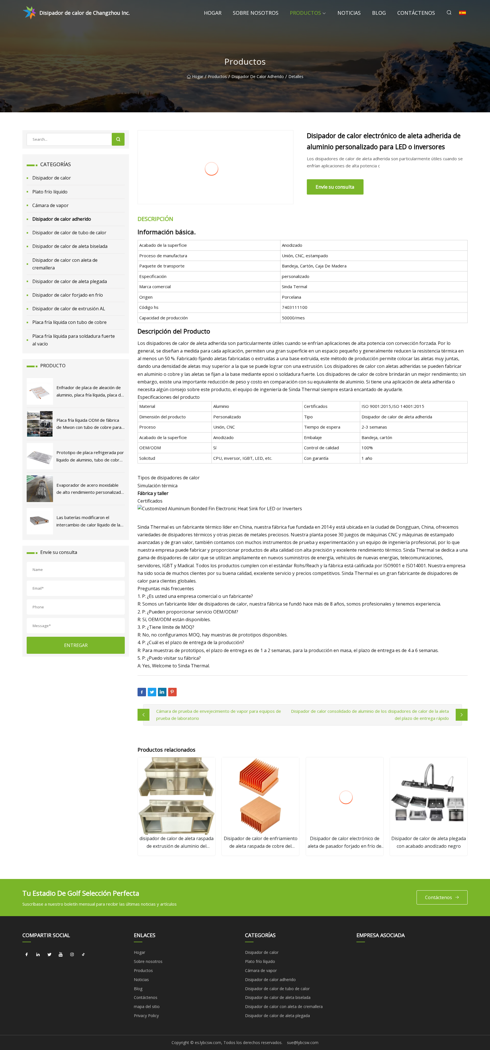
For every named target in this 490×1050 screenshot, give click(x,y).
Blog (379, 12)
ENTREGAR (76, 645)
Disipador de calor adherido (257, 76)
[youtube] (60, 954)
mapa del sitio (147, 1006)
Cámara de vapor (50, 205)
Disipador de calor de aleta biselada (69, 246)
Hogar (212, 12)
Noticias (349, 12)
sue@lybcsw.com (302, 1042)
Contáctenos (416, 12)
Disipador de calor (51, 178)
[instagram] (72, 954)
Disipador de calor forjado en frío (67, 295)
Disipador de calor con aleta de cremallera (65, 264)
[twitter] (49, 954)
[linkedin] (38, 954)
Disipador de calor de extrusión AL (68, 308)
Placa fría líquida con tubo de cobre (69, 322)
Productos (305, 12)
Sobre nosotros (255, 12)
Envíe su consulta (335, 187)
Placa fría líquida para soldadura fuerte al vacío (73, 340)
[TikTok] (83, 954)
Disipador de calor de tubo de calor (69, 232)
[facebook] (26, 954)
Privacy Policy (146, 1015)
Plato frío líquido (49, 192)
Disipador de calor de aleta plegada (69, 281)
